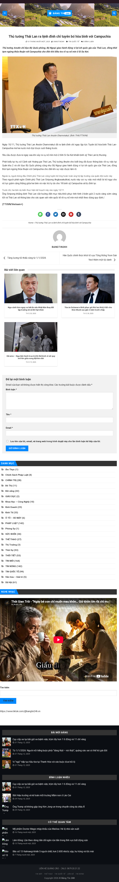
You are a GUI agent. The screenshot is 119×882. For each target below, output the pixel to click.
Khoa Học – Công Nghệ (17, 501)
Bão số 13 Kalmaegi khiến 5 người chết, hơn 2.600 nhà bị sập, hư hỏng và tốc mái (53, 851)
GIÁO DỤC (10, 496)
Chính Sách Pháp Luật (16, 475)
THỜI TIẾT (10, 555)
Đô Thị (8, 485)
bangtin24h (58, 42)
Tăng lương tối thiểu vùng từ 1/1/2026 (26, 258)
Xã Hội (8, 582)
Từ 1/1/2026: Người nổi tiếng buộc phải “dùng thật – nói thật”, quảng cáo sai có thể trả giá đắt (60, 750)
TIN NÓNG (10, 566)
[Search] (114, 13)
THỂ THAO (10, 539)
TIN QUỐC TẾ (73, 42)
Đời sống (9, 491)
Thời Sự (9, 550)
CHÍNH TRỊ (10, 480)
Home (30, 223)
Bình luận (11, 389)
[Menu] (4, 13)
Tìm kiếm (4, 687)
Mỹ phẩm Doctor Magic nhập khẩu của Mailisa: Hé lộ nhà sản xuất (46, 829)
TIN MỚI (9, 561)
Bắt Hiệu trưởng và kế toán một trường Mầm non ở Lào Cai (42, 795)
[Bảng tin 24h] (59, 13)
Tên (8, 414)
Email (9, 428)
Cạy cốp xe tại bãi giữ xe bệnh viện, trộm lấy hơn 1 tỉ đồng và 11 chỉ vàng (49, 739)
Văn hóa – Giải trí (14, 577)
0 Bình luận (88, 42)
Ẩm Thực (10, 469)
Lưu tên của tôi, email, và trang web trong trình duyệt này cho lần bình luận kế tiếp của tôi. (55, 441)
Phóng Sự (10, 528)
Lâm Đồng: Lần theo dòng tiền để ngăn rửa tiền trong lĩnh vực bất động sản (50, 840)
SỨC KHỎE (10, 534)
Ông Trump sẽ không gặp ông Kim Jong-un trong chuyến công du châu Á (49, 806)
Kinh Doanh (11, 507)
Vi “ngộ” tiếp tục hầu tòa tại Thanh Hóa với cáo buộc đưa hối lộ (44, 761)
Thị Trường (11, 544)
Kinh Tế (9, 512)
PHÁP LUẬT (11, 523)
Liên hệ (70, 874)
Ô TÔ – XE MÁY (13, 518)
